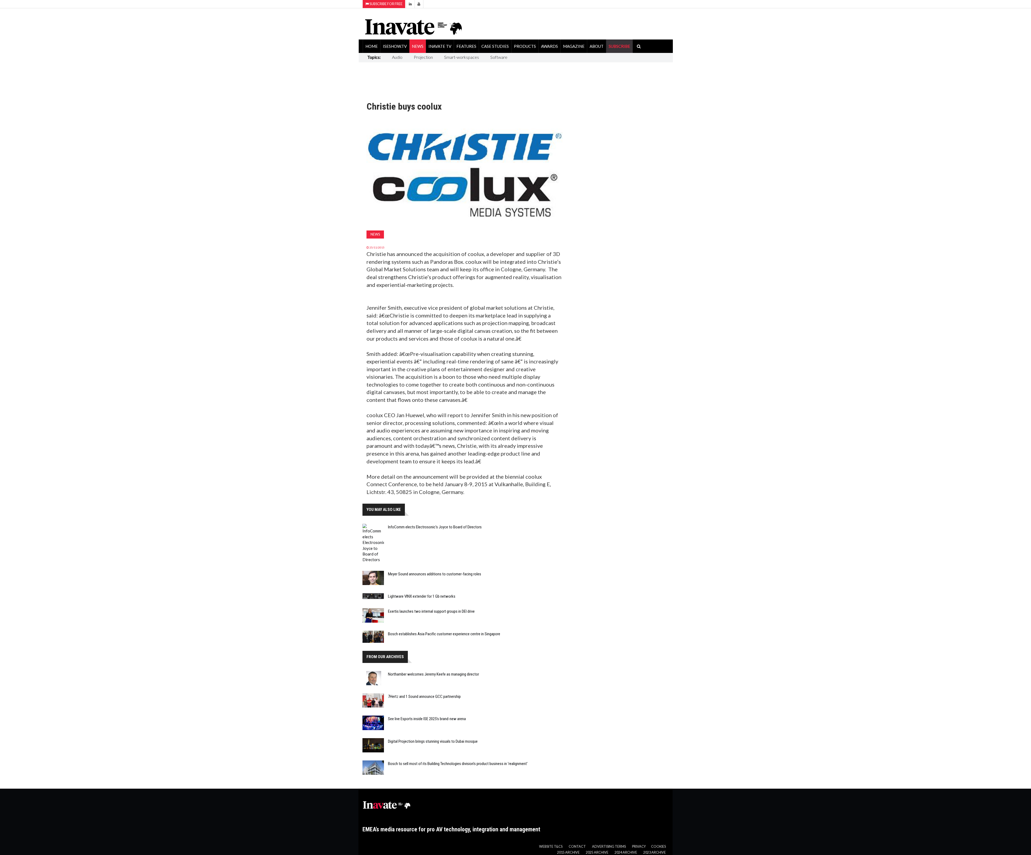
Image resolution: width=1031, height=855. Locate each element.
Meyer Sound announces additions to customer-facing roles (434, 574)
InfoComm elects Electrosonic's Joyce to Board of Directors (435, 527)
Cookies (658, 847)
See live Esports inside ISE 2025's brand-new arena (427, 718)
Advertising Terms (609, 847)
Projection (423, 57)
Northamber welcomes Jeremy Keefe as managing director (433, 674)
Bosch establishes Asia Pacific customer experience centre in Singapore (444, 634)
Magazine (574, 46)
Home (371, 46)
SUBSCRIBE (619, 46)
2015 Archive (568, 852)
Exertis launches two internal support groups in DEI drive (431, 611)
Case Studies (495, 46)
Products (525, 46)
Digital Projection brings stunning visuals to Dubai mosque (433, 741)
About (597, 46)
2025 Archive (597, 852)
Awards (549, 46)
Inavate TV (440, 46)
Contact (577, 847)
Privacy (639, 847)
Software (498, 57)
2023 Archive (654, 852)
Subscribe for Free (385, 4)
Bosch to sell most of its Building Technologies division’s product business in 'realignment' (458, 763)
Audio (397, 57)
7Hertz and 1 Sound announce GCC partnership (424, 696)
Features (466, 46)
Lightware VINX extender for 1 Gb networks (421, 596)
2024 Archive (626, 852)
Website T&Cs (550, 847)
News (417, 46)
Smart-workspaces (461, 57)
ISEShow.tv (395, 46)
